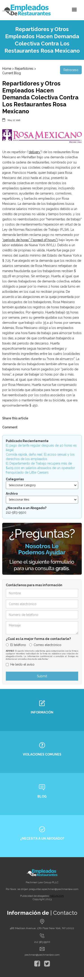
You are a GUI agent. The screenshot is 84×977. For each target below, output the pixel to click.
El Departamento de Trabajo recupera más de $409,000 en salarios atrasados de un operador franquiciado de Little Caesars (40, 468)
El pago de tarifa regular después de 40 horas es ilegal (41, 448)
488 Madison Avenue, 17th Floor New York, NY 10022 (42, 928)
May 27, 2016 (14, 120)
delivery (34, 152)
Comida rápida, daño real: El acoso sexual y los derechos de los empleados (40, 457)
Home (6, 68)
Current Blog (11, 73)
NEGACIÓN (57, 895)
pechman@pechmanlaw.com (60, 889)
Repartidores (24, 68)
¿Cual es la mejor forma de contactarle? (38, 639)
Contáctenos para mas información (34, 585)
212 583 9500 (42, 941)
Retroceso (70, 70)
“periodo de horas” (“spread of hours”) (30, 240)
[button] (74, 9)
